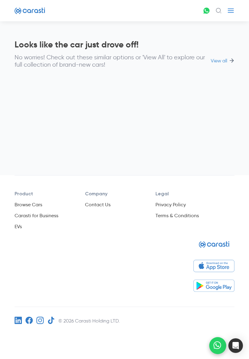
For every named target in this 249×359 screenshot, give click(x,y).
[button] (235, 345)
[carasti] (214, 247)
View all (219, 60)
